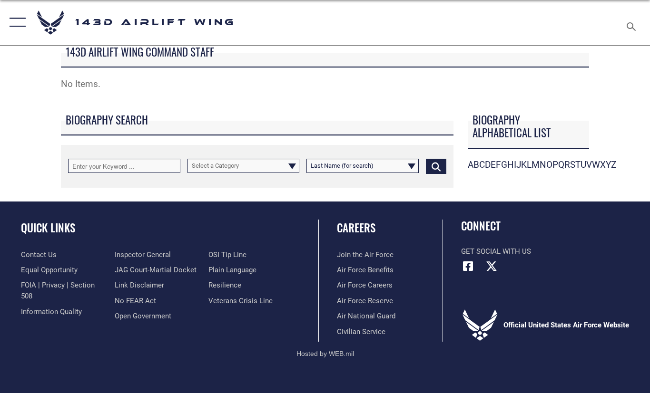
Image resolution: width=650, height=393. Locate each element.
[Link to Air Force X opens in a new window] (491, 266)
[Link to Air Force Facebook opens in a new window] (468, 266)
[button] (15, 22)
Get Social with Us (496, 251)
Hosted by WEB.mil (325, 353)
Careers (356, 228)
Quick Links (48, 228)
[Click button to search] (436, 166)
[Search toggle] (633, 22)
